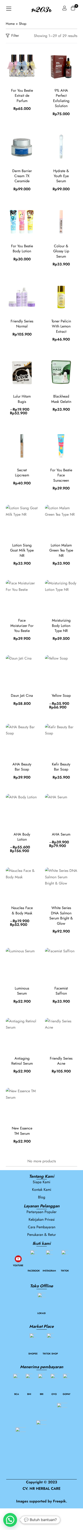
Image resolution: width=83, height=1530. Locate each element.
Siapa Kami (41, 1182)
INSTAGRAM (49, 1270)
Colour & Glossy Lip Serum (61, 251)
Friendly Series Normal (22, 324)
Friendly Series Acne (61, 1061)
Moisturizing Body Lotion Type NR (61, 625)
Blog (41, 1197)
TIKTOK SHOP (50, 1353)
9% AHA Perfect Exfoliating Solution (61, 98)
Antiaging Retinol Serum (22, 1061)
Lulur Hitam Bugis (22, 399)
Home (10, 23)
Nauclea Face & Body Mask (22, 910)
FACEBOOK (34, 1270)
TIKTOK (65, 1270)
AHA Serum (61, 834)
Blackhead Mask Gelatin (61, 399)
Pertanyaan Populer (41, 1211)
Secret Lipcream (22, 472)
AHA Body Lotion (22, 837)
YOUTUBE (18, 1265)
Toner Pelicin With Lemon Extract (61, 326)
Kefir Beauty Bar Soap (61, 767)
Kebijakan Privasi (42, 1219)
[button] (10, 1520)
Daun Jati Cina (22, 695)
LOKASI (41, 1313)
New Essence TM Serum (22, 1131)
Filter (15, 35)
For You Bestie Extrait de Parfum (22, 95)
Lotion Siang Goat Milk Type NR (22, 550)
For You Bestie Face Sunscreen (61, 475)
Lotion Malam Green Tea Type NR (61, 550)
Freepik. (60, 1501)
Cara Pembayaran (41, 1227)
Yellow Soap (61, 695)
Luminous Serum (22, 991)
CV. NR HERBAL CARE (41, 1488)
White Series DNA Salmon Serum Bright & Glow (61, 915)
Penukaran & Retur (41, 1234)
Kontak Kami (41, 1189)
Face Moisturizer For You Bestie (21, 625)
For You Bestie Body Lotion (22, 248)
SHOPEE (33, 1353)
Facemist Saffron (61, 991)
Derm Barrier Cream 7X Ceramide (22, 176)
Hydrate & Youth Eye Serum (61, 176)
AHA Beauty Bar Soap (21, 767)
